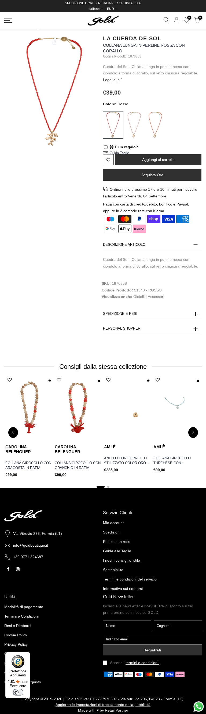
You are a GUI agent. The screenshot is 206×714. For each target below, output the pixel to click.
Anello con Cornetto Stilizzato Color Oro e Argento (126, 461)
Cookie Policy (15, 635)
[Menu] (27, 655)
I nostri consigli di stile (121, 560)
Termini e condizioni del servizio (130, 579)
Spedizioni (111, 532)
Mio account (113, 523)
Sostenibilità (113, 570)
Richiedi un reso (116, 541)
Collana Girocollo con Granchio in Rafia (78, 465)
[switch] (18, 692)
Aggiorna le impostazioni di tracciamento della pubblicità (103, 704)
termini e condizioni (142, 663)
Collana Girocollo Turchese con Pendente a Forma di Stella (173, 461)
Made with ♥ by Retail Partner (103, 710)
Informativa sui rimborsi (123, 588)
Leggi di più (113, 80)
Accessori (156, 296)
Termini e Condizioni (21, 616)
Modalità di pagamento (23, 607)
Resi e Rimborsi (17, 625)
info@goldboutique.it (30, 545)
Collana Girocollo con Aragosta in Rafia (28, 465)
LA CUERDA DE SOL (132, 38)
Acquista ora (152, 175)
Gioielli (139, 296)
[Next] (193, 432)
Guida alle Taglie (117, 551)
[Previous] (13, 432)
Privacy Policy (16, 644)
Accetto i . (135, 663)
